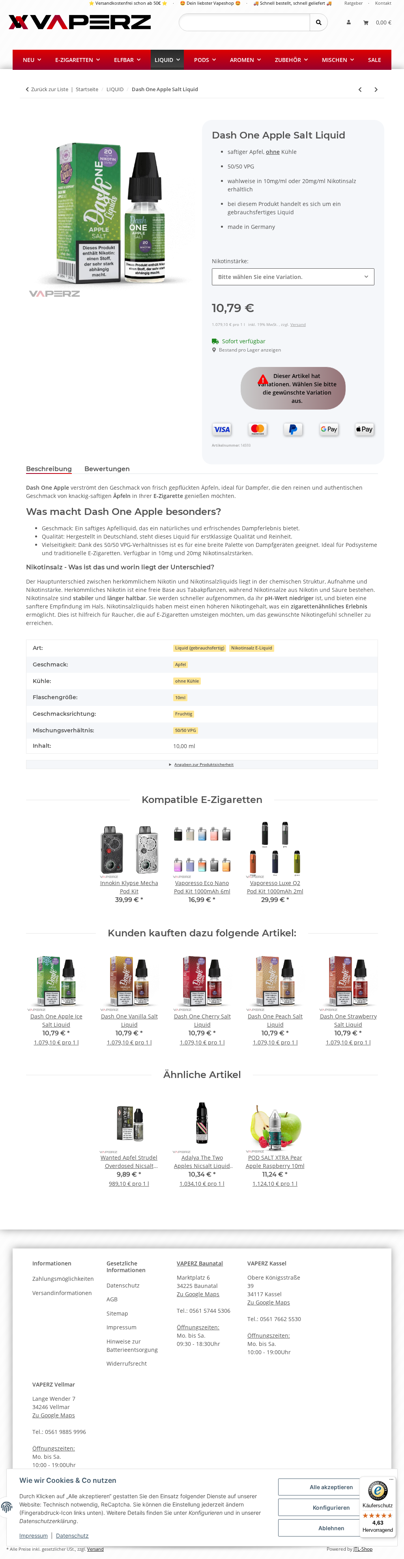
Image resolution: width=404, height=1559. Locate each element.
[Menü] (391, 1481)
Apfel (180, 664)
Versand (298, 324)
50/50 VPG (185, 730)
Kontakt (383, 3)
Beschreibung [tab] (49, 469)
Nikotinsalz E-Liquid (251, 648)
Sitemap (117, 1313)
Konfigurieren (331, 1507)
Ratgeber (353, 3)
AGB (112, 1299)
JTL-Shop (363, 1549)
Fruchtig (183, 714)
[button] (348, 22)
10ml (180, 697)
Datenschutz (72, 1535)
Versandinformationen (62, 1293)
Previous (39, 1004)
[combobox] (293, 276)
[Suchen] (318, 22)
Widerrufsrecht (127, 1363)
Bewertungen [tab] (107, 469)
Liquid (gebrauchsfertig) (199, 648)
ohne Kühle (187, 681)
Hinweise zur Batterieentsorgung (132, 1345)
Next (365, 1004)
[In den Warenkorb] (32, 115)
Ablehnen (331, 1528)
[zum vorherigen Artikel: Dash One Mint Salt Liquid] (360, 89)
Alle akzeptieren (331, 1487)
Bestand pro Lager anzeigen (250, 349)
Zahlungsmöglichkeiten (63, 1278)
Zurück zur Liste (49, 89)
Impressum (33, 1535)
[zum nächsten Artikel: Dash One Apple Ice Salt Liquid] (376, 89)
